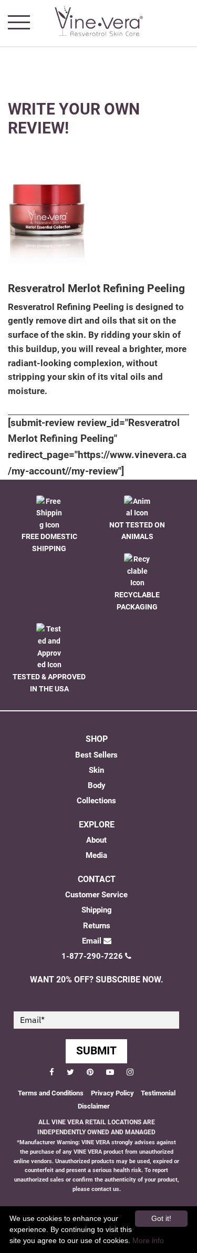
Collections (96, 800)
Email (91, 941)
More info (148, 1240)
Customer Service (96, 894)
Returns (96, 925)
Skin (96, 770)
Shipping (96, 910)
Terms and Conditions (51, 1093)
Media (96, 855)
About (96, 840)
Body (97, 785)
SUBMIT (96, 1050)
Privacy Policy (113, 1093)
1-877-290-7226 (92, 956)
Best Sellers (96, 755)
